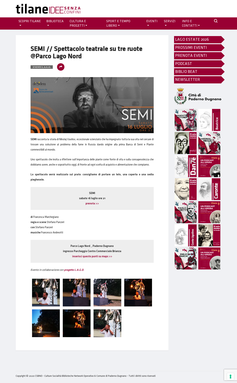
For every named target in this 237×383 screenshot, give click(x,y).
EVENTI (151, 21)
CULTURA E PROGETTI (78, 23)
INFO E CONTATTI (189, 23)
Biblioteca (55, 21)
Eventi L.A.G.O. (42, 67)
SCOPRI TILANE (30, 21)
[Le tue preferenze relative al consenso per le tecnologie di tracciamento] (230, 376)
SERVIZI (169, 21)
